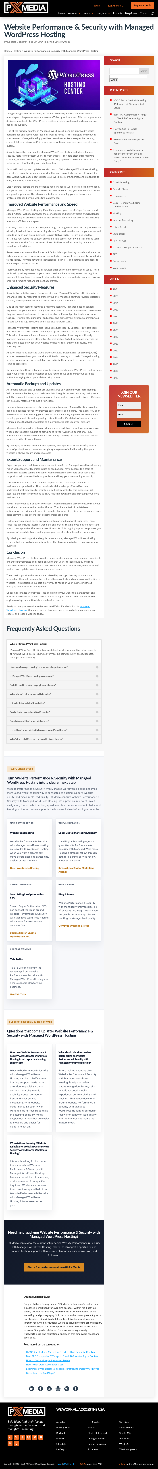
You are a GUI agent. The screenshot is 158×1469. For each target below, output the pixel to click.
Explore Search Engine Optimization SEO (23, 934)
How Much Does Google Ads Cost (44, 1364)
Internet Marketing (123, 220)
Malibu (91, 1427)
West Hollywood (128, 1449)
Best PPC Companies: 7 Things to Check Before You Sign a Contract (62, 1356)
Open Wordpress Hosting (24, 868)
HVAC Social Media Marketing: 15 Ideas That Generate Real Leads (61, 1352)
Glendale (61, 1444)
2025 (115, 296)
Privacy (59, 1464)
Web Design (119, 268)
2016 (115, 357)
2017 (115, 350)
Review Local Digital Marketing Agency (76, 870)
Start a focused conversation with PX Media (53, 1267)
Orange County (96, 1438)
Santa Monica (126, 1427)
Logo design (119, 234)
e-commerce (119, 196)
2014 (115, 371)
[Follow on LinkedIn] (10, 1437)
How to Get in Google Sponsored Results (48, 1360)
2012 (115, 378)
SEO (115, 254)
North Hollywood (97, 1433)
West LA (124, 1444)
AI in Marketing (121, 182)
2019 (115, 337)
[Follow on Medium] (10, 1443)
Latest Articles (62, 42)
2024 (115, 303)
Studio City (125, 1433)
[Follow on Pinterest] (34, 1437)
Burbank (60, 1433)
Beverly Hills (63, 1427)
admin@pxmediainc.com (140, 1464)
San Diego (124, 1422)
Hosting (49, 42)
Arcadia (60, 1422)
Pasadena (93, 1449)
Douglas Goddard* (17, 42)
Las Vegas (61, 1449)
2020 (115, 330)
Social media (119, 261)
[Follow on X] (16, 1437)
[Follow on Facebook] (22, 1437)
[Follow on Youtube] (40, 1437)
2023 (115, 309)
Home (7, 51)
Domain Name (120, 189)
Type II (68, 1464)
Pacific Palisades (97, 1444)
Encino (60, 1438)
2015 (115, 364)
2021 (115, 323)
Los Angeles (94, 1422)
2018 (115, 344)
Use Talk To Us (18, 994)
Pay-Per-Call (120, 241)
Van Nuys (124, 1438)
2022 (115, 316)
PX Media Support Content (127, 247)
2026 (115, 289)
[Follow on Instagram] (28, 1437)
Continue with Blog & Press (73, 925)
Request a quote (142, 5)
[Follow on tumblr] (16, 1443)
